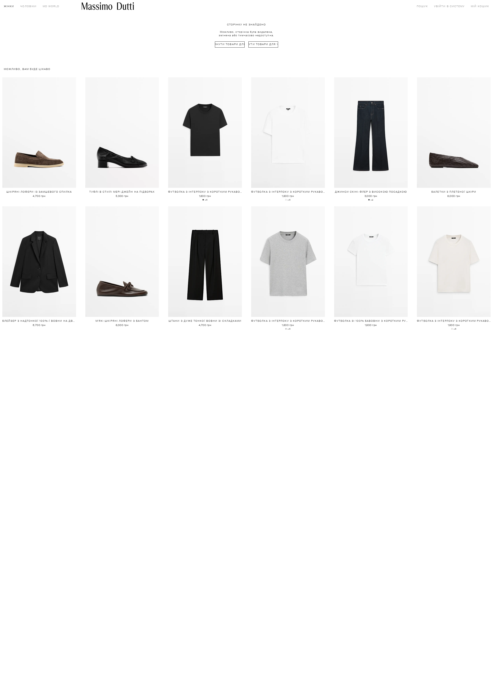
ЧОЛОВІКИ (28, 6)
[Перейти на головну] (108, 6)
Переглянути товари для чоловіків (263, 44)
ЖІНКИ (9, 6)
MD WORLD (51, 6)
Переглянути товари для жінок (230, 44)
